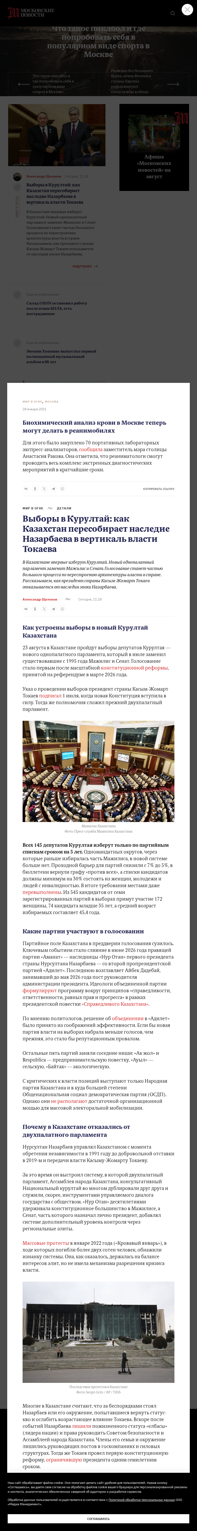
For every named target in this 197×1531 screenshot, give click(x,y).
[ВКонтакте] (26, 488)
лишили (81, 1426)
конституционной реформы (134, 668)
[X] (44, 488)
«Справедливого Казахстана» (115, 1004)
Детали (64, 508)
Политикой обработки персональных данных (142, 1500)
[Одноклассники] (35, 488)
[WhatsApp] (62, 488)
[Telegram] (53, 488)
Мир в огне (32, 401)
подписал (50, 696)
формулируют (40, 991)
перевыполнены (42, 892)
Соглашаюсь (98, 1519)
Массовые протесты (46, 1243)
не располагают (69, 1101)
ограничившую (64, 1460)
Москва (52, 401)
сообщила (91, 450)
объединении (128, 1019)
